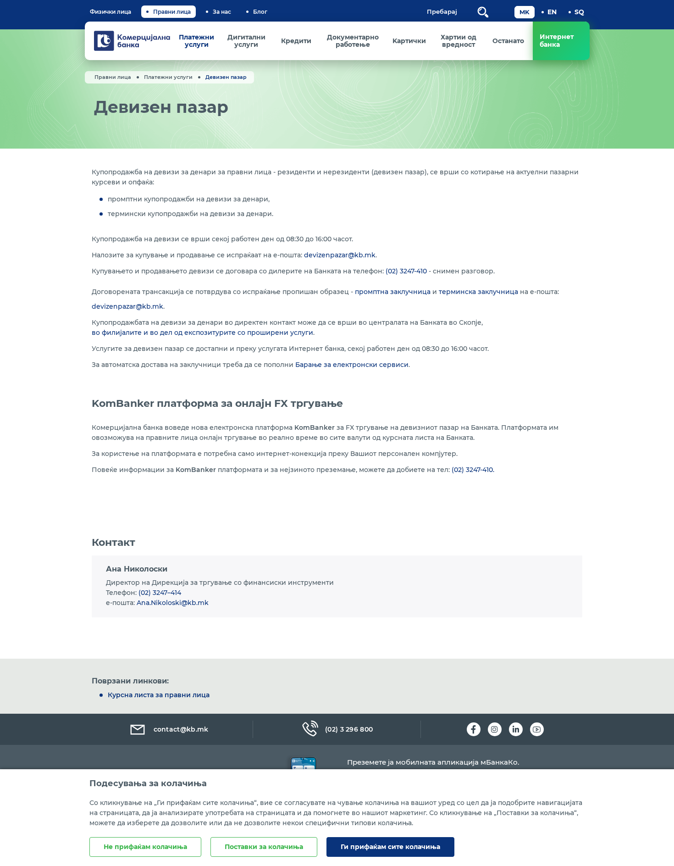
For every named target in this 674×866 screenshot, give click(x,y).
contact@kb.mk (181, 729)
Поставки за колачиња (264, 847)
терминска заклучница (478, 292)
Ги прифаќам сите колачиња (390, 847)
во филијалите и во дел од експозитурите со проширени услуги (202, 332)
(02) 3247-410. (473, 470)
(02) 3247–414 (159, 592)
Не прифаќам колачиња (145, 847)
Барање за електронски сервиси (352, 365)
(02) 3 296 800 (349, 729)
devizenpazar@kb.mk (340, 255)
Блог (260, 11)
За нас (222, 11)
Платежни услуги (168, 77)
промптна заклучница (393, 292)
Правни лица (172, 11)
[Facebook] (474, 729)
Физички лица (110, 11)
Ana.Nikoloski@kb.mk (173, 603)
